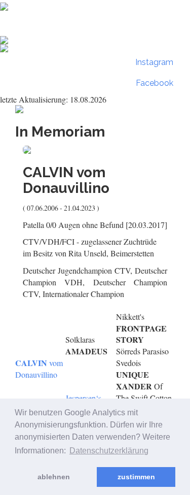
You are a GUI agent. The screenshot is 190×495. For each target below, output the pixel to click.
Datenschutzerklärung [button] (108, 450)
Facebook (153, 83)
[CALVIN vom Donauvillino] (95, 150)
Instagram (153, 62)
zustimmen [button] (136, 477)
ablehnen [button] (53, 477)
